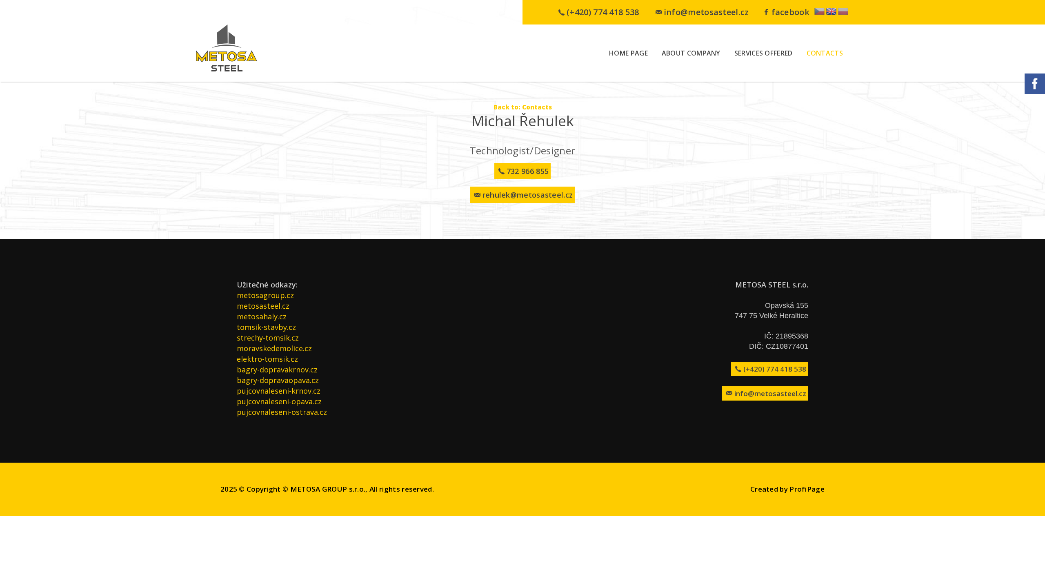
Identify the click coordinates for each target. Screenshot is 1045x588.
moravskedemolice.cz (274, 348)
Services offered (763, 53)
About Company (691, 53)
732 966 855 (528, 171)
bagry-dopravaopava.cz (278, 380)
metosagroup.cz (265, 295)
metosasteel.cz (263, 306)
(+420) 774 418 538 (603, 12)
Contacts (825, 53)
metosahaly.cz (262, 316)
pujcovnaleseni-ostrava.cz (282, 412)
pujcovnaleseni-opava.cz (279, 401)
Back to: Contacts (523, 107)
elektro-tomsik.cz (267, 359)
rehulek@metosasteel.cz (527, 195)
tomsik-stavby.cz (266, 327)
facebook (790, 12)
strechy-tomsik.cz (268, 338)
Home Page (628, 53)
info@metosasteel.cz (706, 12)
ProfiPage (807, 489)
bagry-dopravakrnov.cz (277, 369)
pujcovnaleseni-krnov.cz (278, 391)
